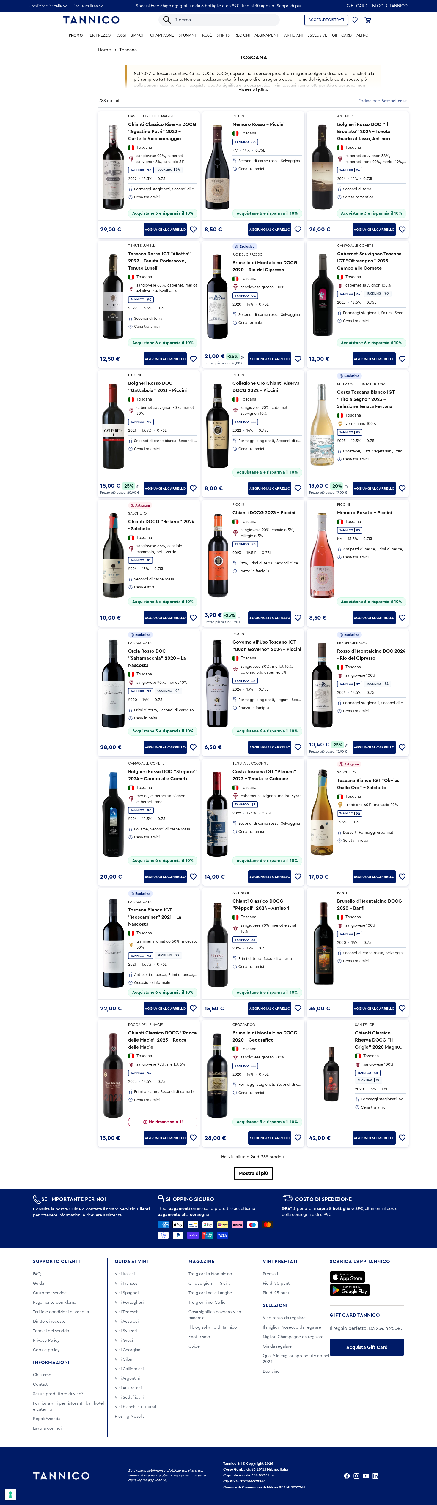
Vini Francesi (126, 1283)
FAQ (37, 1274)
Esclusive (317, 35)
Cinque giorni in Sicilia (209, 1283)
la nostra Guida (66, 1209)
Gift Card (357, 6)
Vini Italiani (125, 1274)
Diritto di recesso (49, 1321)
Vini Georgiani (128, 1350)
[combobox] (224, 20)
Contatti (40, 1384)
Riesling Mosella (129, 1416)
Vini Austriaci (127, 1321)
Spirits (223, 35)
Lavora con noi (47, 1428)
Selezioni (275, 1305)
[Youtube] (366, 1475)
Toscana (128, 50)
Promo (76, 35)
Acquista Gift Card (367, 1347)
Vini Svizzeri (126, 1331)
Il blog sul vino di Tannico (212, 1327)
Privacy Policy (46, 1340)
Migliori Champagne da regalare (293, 1337)
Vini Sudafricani (129, 1397)
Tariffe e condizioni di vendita (61, 1312)
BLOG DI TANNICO (390, 6)
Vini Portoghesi (129, 1302)
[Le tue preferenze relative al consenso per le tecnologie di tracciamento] (10, 1494)
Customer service (50, 1293)
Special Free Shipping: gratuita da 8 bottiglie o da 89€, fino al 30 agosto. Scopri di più (218, 6)
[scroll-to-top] (424, 1476)
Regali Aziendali (47, 1419)
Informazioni (51, 1362)
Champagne (162, 35)
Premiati (270, 1274)
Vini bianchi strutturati (135, 1407)
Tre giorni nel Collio (207, 1302)
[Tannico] (91, 20)
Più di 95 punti (276, 1293)
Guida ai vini (131, 1261)
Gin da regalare (277, 1346)
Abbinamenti (266, 35)
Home (104, 50)
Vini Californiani (129, 1369)
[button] (354, 19)
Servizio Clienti (135, 1209)
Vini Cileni (124, 1359)
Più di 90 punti (276, 1283)
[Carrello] (367, 19)
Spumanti (188, 35)
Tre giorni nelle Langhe (210, 1293)
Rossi (120, 35)
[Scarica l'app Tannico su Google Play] (350, 1290)
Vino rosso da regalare (284, 1318)
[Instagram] (356, 1475)
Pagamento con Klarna (54, 1302)
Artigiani (293, 35)
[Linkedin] (375, 1475)
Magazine (201, 1261)
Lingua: (85, 6)
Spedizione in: (45, 6)
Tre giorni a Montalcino (210, 1274)
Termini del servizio (51, 1331)
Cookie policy (46, 1350)
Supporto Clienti (56, 1261)
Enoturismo (199, 1337)
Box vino (271, 1371)
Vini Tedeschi (127, 1312)
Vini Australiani (128, 1388)
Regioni (242, 35)
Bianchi (138, 35)
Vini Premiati (280, 1261)
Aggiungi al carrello (165, 229)
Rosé (207, 35)
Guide (194, 1346)
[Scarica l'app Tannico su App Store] (347, 1277)
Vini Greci (124, 1340)
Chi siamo (42, 1375)
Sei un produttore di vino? (58, 1394)
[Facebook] (346, 1475)
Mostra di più (253, 1173)
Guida (38, 1283)
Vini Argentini (127, 1378)
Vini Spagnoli (127, 1293)
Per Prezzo (99, 35)
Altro (362, 35)
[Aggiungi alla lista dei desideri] (193, 229)
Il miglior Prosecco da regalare (292, 1327)
